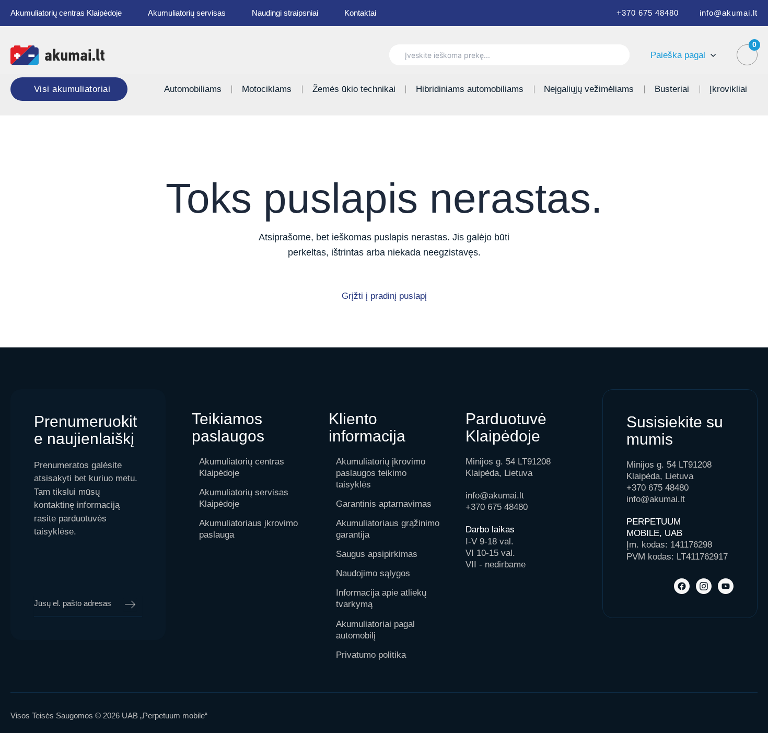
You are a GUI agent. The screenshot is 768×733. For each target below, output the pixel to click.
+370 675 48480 (647, 12)
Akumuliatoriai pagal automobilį (375, 630)
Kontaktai (360, 12)
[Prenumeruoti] (130, 604)
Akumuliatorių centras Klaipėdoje (66, 12)
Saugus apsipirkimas (376, 554)
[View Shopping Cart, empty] (747, 54)
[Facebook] (682, 586)
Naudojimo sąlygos (373, 573)
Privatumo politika (371, 655)
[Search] (616, 54)
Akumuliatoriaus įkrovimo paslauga (248, 529)
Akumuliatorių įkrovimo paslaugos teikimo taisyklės (380, 473)
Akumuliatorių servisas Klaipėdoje (243, 498)
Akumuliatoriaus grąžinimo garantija (387, 529)
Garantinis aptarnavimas (384, 504)
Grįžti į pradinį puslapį (384, 296)
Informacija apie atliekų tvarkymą (381, 598)
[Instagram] (704, 586)
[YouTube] (726, 586)
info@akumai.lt (729, 12)
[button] (710, 55)
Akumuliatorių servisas (187, 12)
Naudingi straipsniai (285, 12)
